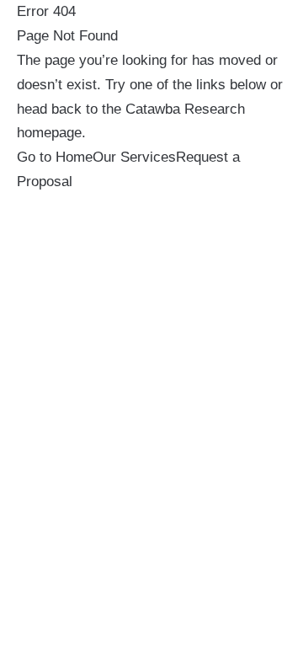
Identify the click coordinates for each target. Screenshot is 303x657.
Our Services (134, 157)
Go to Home (55, 157)
